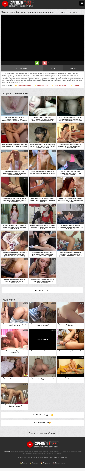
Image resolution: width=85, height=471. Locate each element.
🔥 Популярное (45, 463)
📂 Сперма (74, 85)
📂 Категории (34, 463)
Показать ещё (42, 290)
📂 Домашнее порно (23, 85)
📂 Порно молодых (59, 85)
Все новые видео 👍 (42, 415)
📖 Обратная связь (59, 463)
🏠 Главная (23, 463)
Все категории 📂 (43, 423)
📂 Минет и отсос (41, 85)
